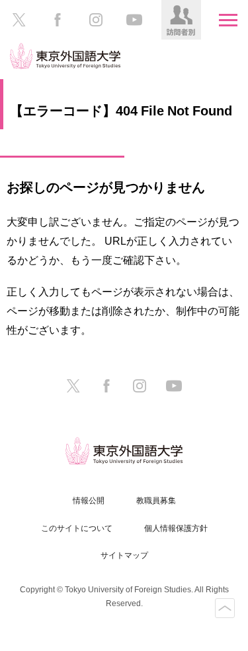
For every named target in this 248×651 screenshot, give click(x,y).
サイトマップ (124, 555)
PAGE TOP (225, 608)
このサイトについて (76, 528)
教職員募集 (156, 500)
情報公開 (88, 500)
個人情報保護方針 (176, 528)
